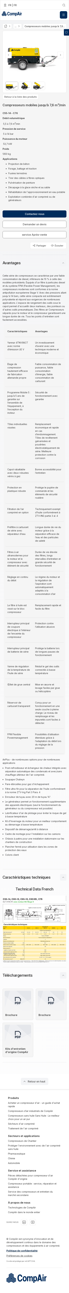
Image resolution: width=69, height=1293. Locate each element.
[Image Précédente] (8, 55)
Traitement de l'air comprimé (23, 1128)
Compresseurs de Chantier (22, 1141)
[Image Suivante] (60, 55)
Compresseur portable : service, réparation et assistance (32, 1185)
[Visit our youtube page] (33, 1222)
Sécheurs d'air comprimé (21, 1123)
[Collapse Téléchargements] (63, 975)
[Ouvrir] (63, 15)
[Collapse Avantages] (63, 263)
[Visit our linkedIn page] (24, 1222)
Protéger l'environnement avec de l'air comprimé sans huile (34, 1147)
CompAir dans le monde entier (24, 1212)
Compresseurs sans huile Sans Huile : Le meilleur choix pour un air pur (33, 1117)
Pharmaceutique (16, 1153)
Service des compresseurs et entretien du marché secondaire (30, 1193)
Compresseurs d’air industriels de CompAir (30, 1111)
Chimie (11, 1158)
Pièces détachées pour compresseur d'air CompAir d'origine (30, 1177)
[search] (64, 5)
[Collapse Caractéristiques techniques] (63, 877)
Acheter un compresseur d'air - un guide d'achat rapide (34, 1105)
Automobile (14, 1163)
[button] (34, 263)
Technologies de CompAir (22, 1207)
